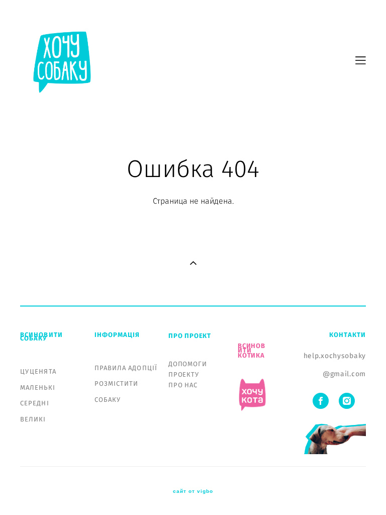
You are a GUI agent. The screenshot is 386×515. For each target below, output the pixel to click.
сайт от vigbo (193, 491)
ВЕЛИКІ (33, 419)
